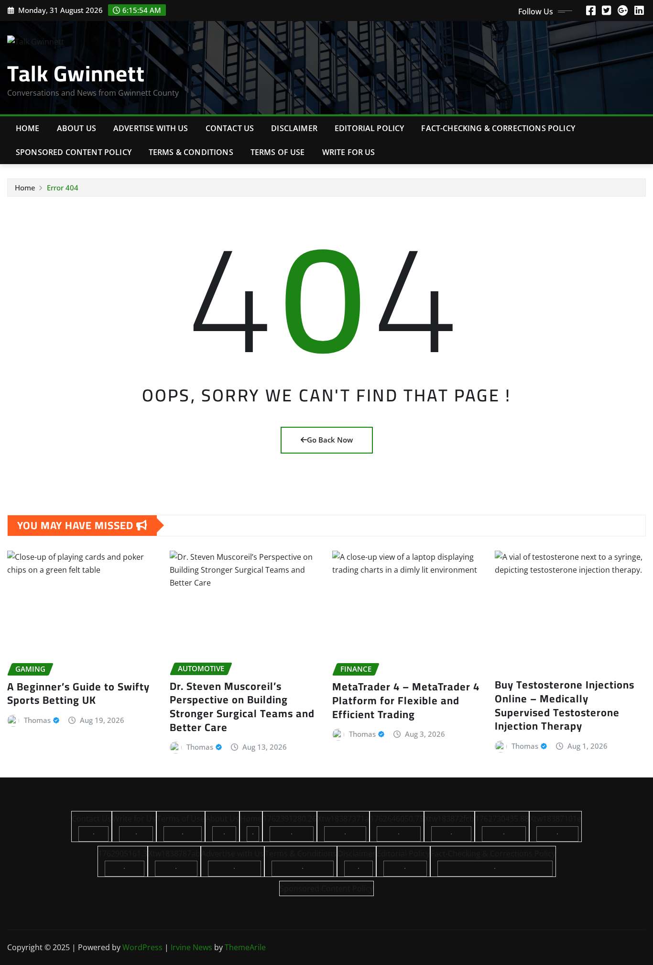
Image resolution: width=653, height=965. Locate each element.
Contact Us (230, 128)
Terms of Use (277, 152)
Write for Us (348, 152)
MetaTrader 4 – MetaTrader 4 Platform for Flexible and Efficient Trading (405, 700)
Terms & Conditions (191, 152)
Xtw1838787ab (174, 853)
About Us (76, 128)
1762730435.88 (502, 818)
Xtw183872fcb (449, 818)
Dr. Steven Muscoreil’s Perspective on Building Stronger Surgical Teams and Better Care (242, 706)
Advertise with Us (150, 128)
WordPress (142, 947)
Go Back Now (330, 439)
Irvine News (191, 947)
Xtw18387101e (555, 818)
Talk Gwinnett (76, 73)
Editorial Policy (369, 128)
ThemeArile (245, 947)
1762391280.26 (289, 818)
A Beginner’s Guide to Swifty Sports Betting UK (78, 693)
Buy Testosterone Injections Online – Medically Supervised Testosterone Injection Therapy (564, 705)
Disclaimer (294, 128)
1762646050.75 (397, 818)
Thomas (37, 720)
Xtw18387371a (343, 818)
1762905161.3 (122, 853)
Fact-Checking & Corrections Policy (498, 128)
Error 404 (62, 187)
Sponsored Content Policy (73, 152)
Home (28, 128)
